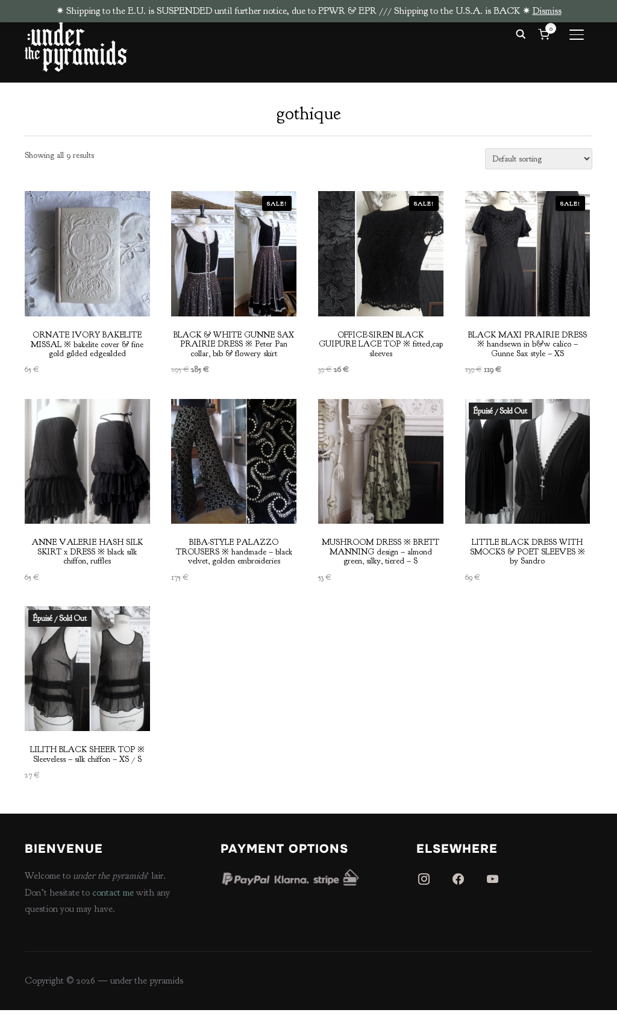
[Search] (521, 33)
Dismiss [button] (547, 11)
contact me (113, 893)
